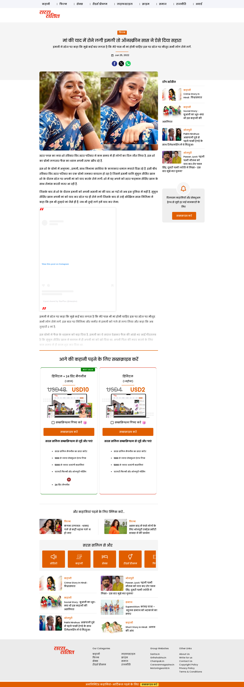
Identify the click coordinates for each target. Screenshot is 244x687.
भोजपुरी (68, 618)
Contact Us (185, 661)
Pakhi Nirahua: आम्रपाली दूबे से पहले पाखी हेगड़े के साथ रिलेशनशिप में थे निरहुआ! (79, 626)
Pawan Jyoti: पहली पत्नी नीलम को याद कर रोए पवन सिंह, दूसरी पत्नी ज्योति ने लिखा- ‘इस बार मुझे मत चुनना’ (183, 164)
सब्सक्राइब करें (69, 432)
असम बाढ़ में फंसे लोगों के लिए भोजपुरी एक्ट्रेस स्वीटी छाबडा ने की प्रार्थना (142, 529)
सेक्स (80, 4)
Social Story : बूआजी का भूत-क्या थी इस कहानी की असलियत (80, 606)
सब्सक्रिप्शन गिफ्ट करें (68, 422)
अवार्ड (199, 4)
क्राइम (145, 4)
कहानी (46, 4)
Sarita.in (155, 654)
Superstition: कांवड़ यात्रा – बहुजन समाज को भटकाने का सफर (141, 610)
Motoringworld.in (160, 668)
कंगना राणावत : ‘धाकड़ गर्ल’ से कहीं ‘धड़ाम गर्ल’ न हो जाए (77, 529)
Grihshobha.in (158, 657)
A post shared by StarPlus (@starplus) (60, 301)
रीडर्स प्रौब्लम (99, 4)
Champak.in (157, 661)
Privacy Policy (187, 668)
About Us (184, 654)
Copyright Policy (188, 664)
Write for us (185, 657)
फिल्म (63, 4)
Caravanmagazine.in (162, 664)
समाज (162, 4)
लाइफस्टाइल (125, 4)
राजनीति (181, 4)
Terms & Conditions (190, 671)
